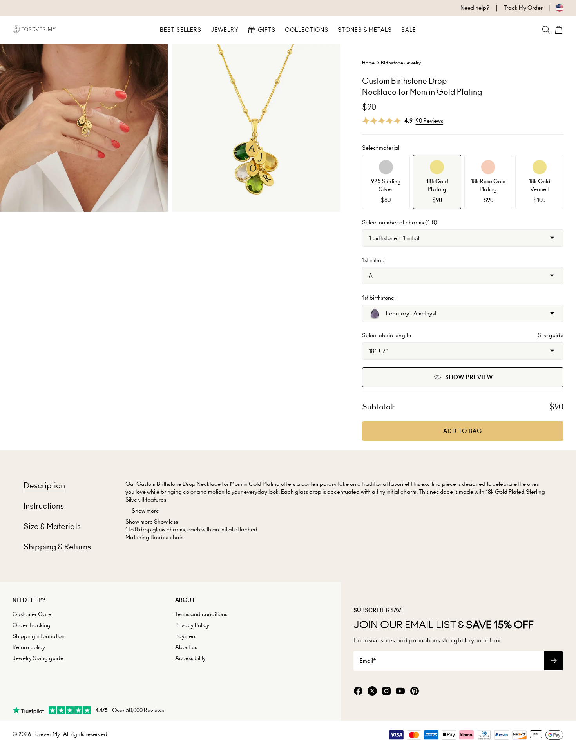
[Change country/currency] (553, 8)
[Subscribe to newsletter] (553, 661)
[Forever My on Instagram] (386, 691)
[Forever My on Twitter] (372, 691)
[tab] (44, 485)
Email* (368, 660)
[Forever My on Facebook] (358, 691)
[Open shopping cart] (558, 30)
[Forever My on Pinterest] (414, 691)
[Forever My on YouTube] (400, 691)
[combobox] (462, 238)
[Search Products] (546, 30)
